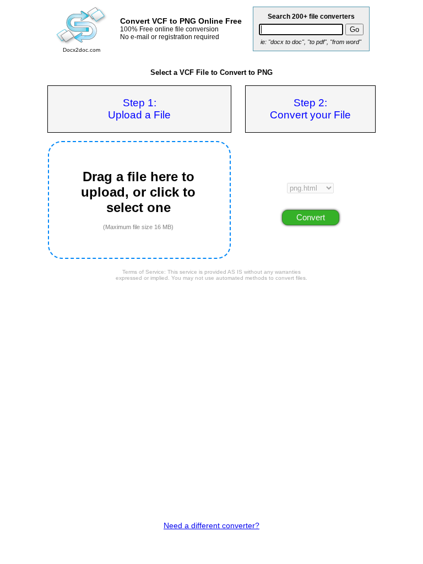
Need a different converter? (211, 525)
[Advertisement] (211, 315)
